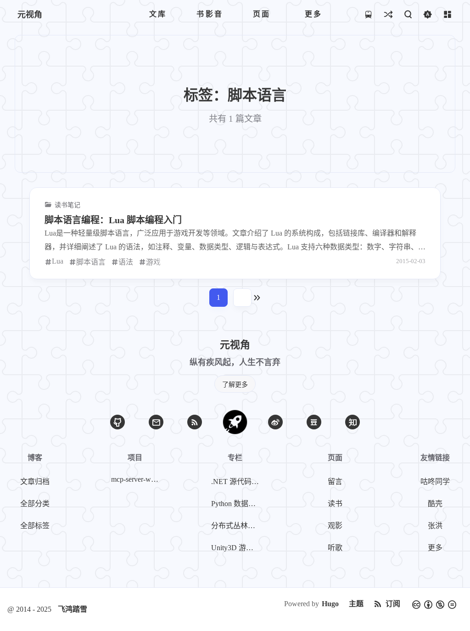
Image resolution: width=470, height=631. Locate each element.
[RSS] (194, 422)
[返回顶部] (235, 422)
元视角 (29, 14)
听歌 (335, 548)
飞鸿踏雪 (72, 609)
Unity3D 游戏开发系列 (237, 548)
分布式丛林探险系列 (237, 526)
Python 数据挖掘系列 (237, 503)
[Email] (156, 422)
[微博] (275, 422)
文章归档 (35, 481)
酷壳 (435, 503)
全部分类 (35, 503)
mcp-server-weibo (136, 479)
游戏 (153, 262)
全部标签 (35, 526)
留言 (335, 481)
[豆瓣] (314, 422)
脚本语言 (91, 262)
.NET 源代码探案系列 (237, 481)
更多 (435, 548)
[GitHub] (117, 422)
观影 (335, 526)
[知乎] (352, 422)
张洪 (435, 526)
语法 (125, 262)
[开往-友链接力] (368, 14)
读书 (335, 503)
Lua (57, 261)
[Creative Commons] (434, 604)
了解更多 (235, 384)
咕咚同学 (435, 481)
